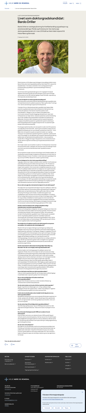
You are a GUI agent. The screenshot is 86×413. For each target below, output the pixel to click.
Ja (7, 344)
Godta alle (47, 408)
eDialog (6, 405)
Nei (14, 344)
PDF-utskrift (77, 345)
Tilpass (66, 408)
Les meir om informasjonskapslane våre (52, 399)
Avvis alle (57, 408)
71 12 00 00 (7, 394)
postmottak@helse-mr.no (11, 400)
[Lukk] (82, 392)
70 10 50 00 (8, 389)
